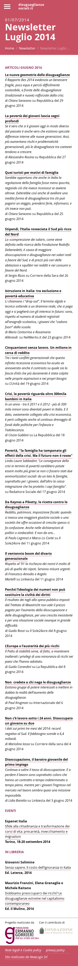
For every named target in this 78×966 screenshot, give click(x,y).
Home (9, 48)
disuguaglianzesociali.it (31, 6)
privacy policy (55, 950)
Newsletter (27, 48)
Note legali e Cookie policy (23, 950)
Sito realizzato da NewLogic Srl (26, 957)
